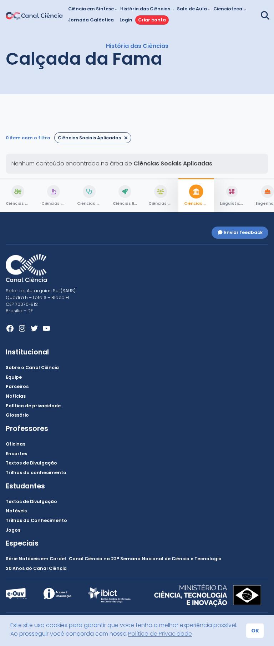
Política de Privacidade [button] (160, 634)
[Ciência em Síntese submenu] (116, 9)
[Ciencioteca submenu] (244, 9)
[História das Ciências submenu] (172, 9)
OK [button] (255, 630)
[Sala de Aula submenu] (209, 9)
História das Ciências (137, 46)
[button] (264, 15)
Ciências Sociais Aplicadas (89, 138)
